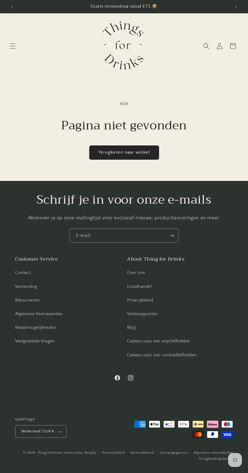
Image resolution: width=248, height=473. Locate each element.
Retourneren (27, 300)
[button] (12, 46)
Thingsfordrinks (50, 453)
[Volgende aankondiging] (236, 6)
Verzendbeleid (142, 453)
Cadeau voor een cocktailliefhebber (162, 355)
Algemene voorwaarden (213, 453)
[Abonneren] (171, 235)
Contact (23, 272)
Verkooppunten (142, 313)
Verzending (26, 286)
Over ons (136, 272)
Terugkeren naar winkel (124, 152)
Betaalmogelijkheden (35, 327)
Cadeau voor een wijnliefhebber (158, 341)
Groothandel (139, 286)
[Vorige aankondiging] (11, 6)
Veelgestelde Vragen (35, 341)
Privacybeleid (140, 300)
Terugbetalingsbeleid (216, 459)
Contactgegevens (174, 453)
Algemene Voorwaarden (39, 313)
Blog (131, 327)
